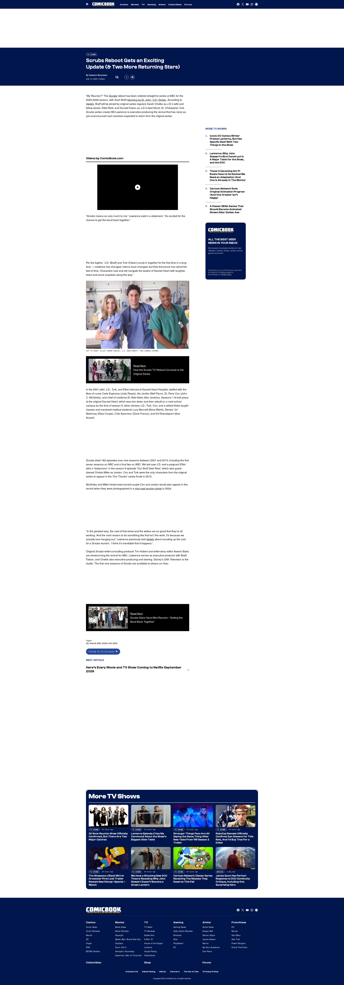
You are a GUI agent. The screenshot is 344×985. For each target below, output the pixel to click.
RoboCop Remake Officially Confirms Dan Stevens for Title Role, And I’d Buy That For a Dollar (234, 838)
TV (143, 4)
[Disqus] (137, 711)
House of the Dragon (153, 943)
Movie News (120, 927)
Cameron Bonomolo (98, 75)
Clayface (119, 943)
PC (174, 947)
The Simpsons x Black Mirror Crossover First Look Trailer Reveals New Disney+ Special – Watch (107, 880)
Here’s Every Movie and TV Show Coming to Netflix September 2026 (133, 669)
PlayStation (178, 943)
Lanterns (148, 947)
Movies (135, 4)
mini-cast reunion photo (148, 488)
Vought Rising (150, 951)
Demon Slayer (209, 935)
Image (89, 943)
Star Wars (236, 935)
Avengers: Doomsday (125, 951)
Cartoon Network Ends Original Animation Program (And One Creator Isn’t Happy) (227, 193)
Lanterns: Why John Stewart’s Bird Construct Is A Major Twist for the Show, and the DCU (227, 158)
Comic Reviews (93, 931)
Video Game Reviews (183, 931)
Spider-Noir (149, 935)
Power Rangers (238, 943)
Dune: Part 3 (121, 947)
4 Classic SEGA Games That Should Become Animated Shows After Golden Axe (226, 209)
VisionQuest (149, 955)
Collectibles (175, 4)
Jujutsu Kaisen (209, 939)
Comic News (91, 927)
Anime (162, 4)
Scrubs (113, 95)
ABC (87, 643)
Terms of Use (225, 272)
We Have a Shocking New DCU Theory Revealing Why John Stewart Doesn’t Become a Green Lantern (149, 880)
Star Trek (236, 939)
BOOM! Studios (93, 951)
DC (87, 939)
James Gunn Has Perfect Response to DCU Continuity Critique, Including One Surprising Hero (233, 880)
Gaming (151, 4)
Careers (175, 971)
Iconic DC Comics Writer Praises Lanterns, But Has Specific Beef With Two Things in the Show (226, 140)
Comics (124, 4)
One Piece (207, 951)
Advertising (148, 971)
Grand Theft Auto (239, 947)
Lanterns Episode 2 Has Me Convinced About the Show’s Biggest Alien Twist (148, 836)
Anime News (208, 927)
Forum (188, 4)
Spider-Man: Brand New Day (128, 939)
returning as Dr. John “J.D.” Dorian (146, 99)
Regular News (95, 643)
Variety (90, 104)
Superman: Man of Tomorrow (128, 955)
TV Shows (91, 54)
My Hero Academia (211, 947)
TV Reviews (149, 931)
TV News (148, 927)
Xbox (175, 939)
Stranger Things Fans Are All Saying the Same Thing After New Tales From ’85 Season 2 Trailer (191, 838)
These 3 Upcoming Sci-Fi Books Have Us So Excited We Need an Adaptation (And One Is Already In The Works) (228, 176)
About (162, 971)
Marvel (89, 935)
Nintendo (177, 935)
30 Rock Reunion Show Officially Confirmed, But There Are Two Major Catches (108, 836)
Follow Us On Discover (102, 651)
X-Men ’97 (148, 939)
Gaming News (179, 927)
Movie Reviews (122, 931)
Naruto (206, 943)
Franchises (239, 922)
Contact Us (132, 971)
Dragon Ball (208, 931)
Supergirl (119, 935)
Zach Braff (113, 643)
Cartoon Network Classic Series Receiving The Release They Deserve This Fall (192, 878)
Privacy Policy (226, 274)
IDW (88, 947)
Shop (147, 962)
